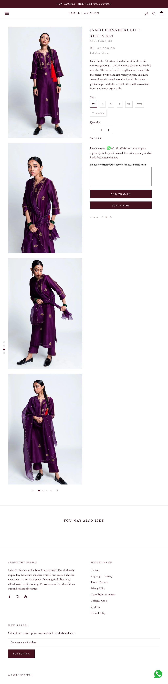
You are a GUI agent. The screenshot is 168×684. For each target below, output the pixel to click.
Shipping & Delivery (101, 576)
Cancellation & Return (103, 594)
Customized (98, 113)
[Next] (57, 490)
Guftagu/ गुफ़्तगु (99, 600)
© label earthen (20, 675)
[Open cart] (161, 13)
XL (129, 104)
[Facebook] (102, 217)
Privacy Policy (98, 588)
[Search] (154, 13)
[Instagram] (17, 596)
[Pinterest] (111, 217)
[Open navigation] (7, 13)
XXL (140, 104)
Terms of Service (99, 582)
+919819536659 (120, 148)
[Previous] (32, 490)
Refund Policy (98, 613)
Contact (95, 570)
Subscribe (21, 653)
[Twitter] (106, 217)
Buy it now (121, 205)
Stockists (95, 607)
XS (93, 104)
